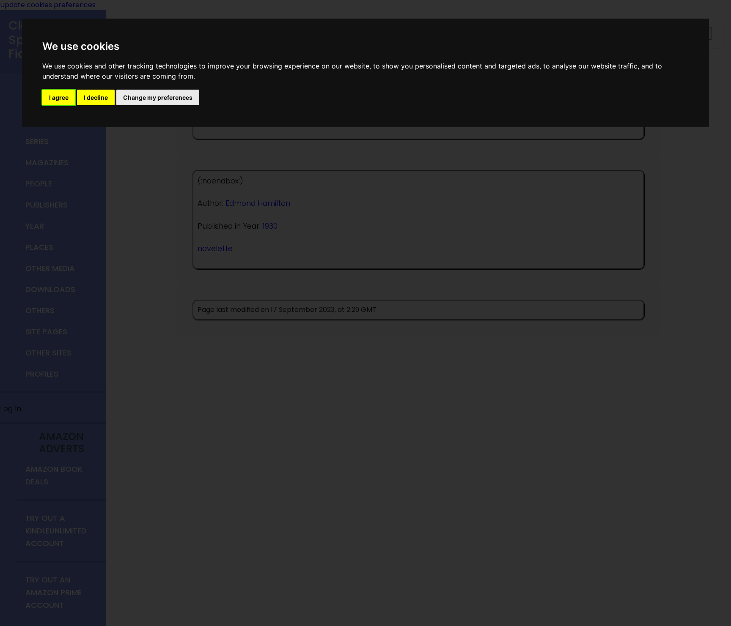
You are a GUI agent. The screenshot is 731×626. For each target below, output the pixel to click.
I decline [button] (96, 97)
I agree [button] (59, 97)
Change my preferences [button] (157, 97)
